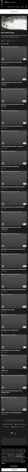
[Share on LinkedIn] (8, 40)
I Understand (14, 469)
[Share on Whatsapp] (2, 40)
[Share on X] (5, 40)
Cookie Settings (19, 456)
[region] (14, 458)
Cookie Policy (19, 454)
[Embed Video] (14, 40)
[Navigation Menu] (26, 7)
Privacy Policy (11, 454)
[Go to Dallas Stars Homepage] (10, 2)
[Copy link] (11, 40)
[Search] (2, 7)
